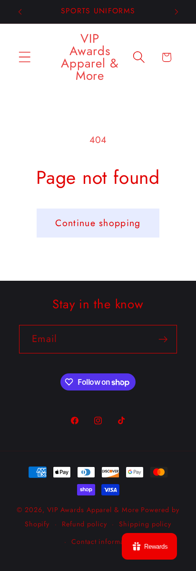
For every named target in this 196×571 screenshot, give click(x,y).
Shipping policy (145, 524)
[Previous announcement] (20, 11)
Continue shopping (97, 222)
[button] (24, 57)
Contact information (104, 541)
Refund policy (84, 524)
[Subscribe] (162, 339)
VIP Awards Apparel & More (93, 509)
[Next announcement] (176, 11)
